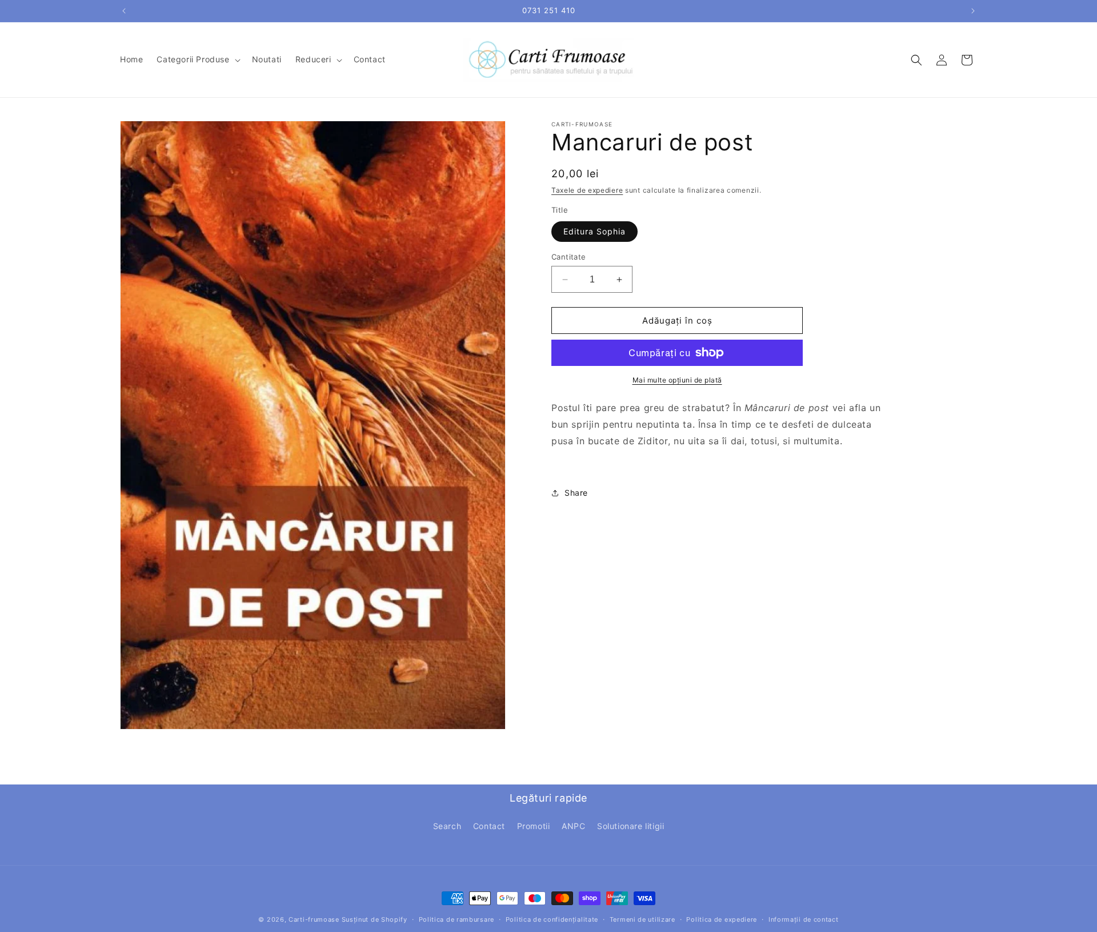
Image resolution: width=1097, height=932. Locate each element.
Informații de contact (803, 919)
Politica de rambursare (456, 919)
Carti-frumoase (314, 919)
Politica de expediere (721, 919)
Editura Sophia (594, 231)
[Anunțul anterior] (124, 11)
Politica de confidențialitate (552, 919)
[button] (197, 59)
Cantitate (568, 256)
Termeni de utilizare (642, 919)
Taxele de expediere (587, 190)
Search (447, 826)
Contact (489, 826)
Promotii (533, 826)
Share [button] (576, 492)
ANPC (573, 826)
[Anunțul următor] (973, 11)
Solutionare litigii (630, 826)
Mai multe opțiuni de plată (677, 380)
